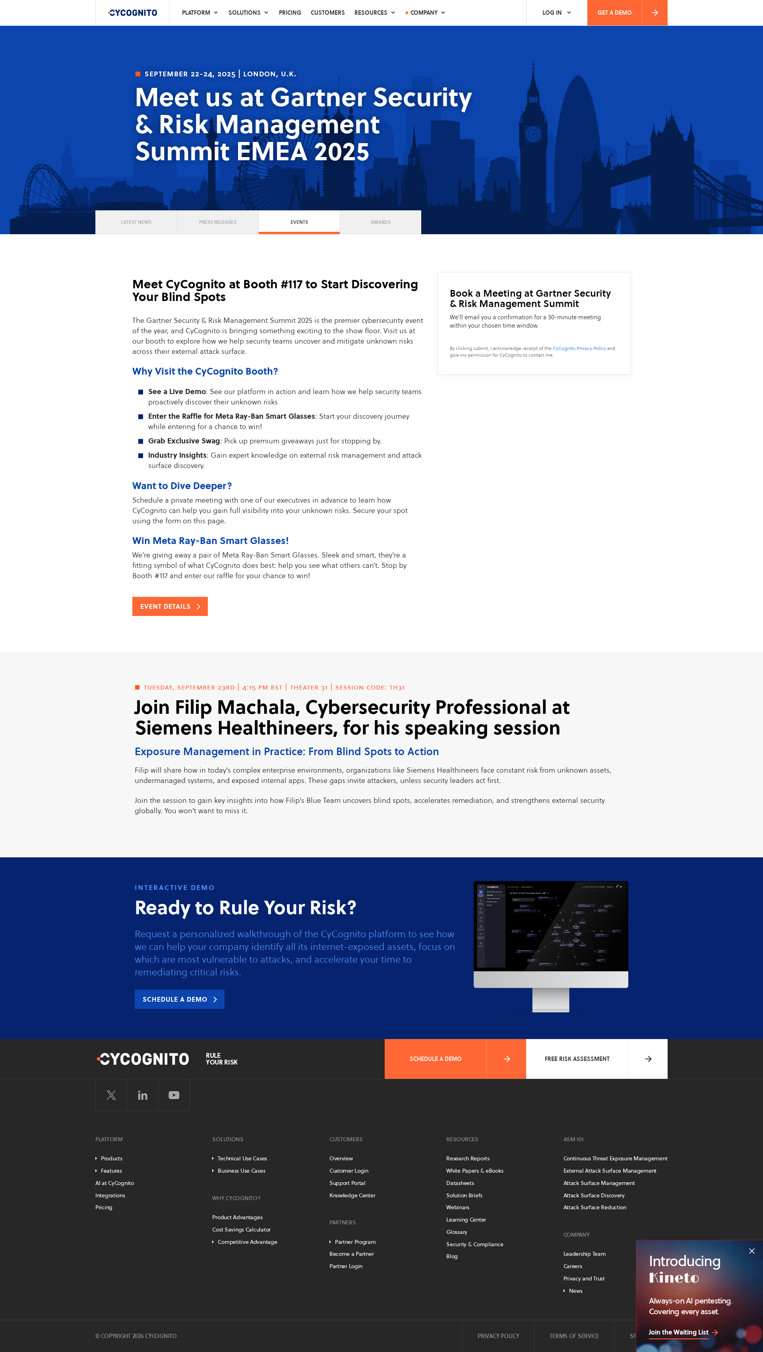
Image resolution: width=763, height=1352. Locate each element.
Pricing (290, 13)
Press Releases (217, 222)
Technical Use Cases (242, 1158)
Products (111, 1158)
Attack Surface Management (599, 1183)
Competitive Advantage (247, 1242)
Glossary (456, 1232)
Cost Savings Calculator (241, 1230)
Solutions (245, 13)
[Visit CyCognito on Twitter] (111, 1095)
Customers (328, 13)
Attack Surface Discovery (594, 1195)
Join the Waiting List (679, 1332)
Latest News (136, 222)
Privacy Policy (498, 1336)
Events (299, 222)
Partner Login (345, 1266)
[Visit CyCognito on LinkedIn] (143, 1095)
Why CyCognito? (236, 1198)
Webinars (457, 1207)
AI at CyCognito (114, 1183)
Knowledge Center (352, 1195)
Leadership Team (585, 1254)
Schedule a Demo (436, 1059)
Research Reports (468, 1158)
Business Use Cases (241, 1171)
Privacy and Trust (584, 1278)
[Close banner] (752, 1251)
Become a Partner (351, 1254)
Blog (452, 1256)
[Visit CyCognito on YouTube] (174, 1095)
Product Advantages (237, 1217)
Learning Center (466, 1220)
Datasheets (460, 1183)
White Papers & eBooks (474, 1171)
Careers (573, 1266)
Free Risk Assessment (577, 1059)
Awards (381, 222)
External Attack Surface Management (610, 1171)
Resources (370, 13)
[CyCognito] (132, 12)
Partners (342, 1222)
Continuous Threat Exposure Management (616, 1158)
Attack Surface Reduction (595, 1207)
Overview (341, 1158)
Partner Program (355, 1242)
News (576, 1291)
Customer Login (348, 1171)
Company (424, 13)
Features (111, 1171)
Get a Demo (615, 13)
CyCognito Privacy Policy (579, 348)
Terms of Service (574, 1336)
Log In (552, 13)
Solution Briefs (464, 1195)
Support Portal (347, 1183)
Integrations (110, 1195)
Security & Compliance (474, 1244)
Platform (196, 13)
